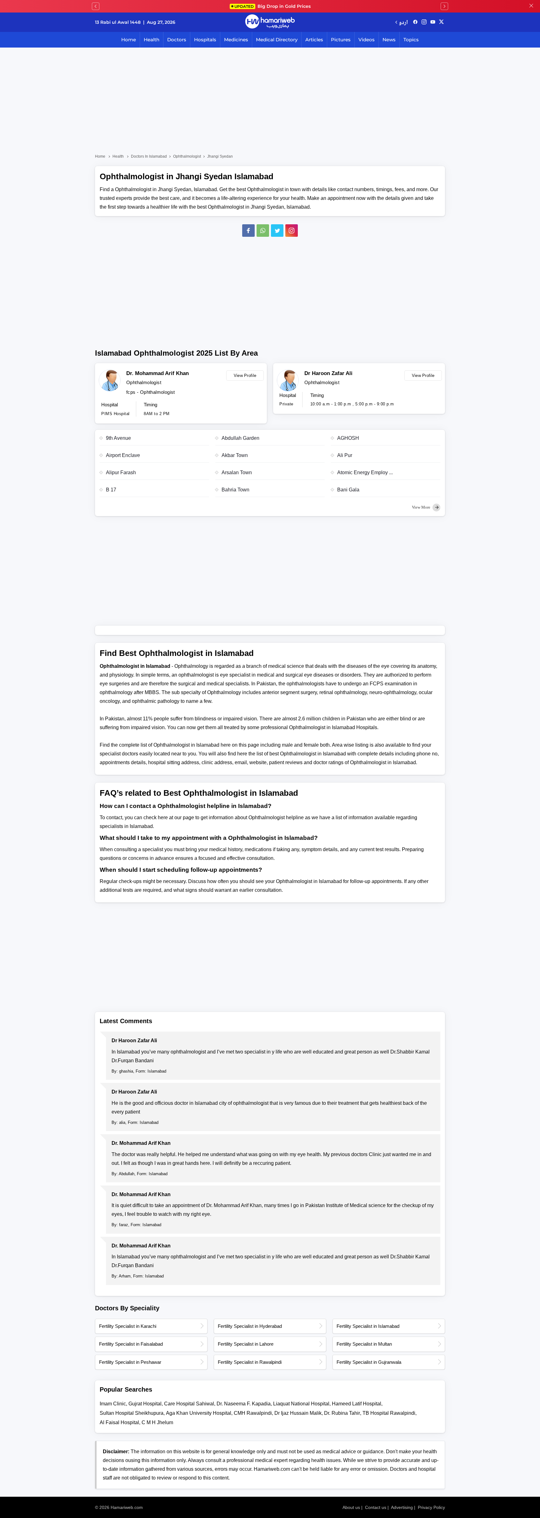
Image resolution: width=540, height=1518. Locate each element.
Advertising (402, 1507)
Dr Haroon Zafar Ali (328, 373)
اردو (403, 22)
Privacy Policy (431, 1507)
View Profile (245, 375)
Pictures (341, 40)
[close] (531, 6)
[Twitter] (277, 230)
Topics (411, 40)
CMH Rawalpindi (253, 1413)
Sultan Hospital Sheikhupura (131, 1413)
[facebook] (415, 22)
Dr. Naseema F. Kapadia (244, 1403)
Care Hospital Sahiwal (189, 1403)
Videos (366, 40)
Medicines (236, 40)
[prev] (95, 6)
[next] (444, 6)
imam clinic (113, 1403)
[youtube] (433, 22)
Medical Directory (277, 40)
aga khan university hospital (198, 1413)
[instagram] (291, 230)
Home (128, 40)
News (389, 40)
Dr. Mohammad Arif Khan (157, 373)
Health (151, 40)
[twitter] (441, 22)
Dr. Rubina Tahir (342, 1413)
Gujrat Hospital (145, 1403)
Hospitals (205, 40)
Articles (314, 40)
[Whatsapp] (263, 230)
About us (351, 1507)
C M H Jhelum (157, 1422)
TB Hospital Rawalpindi (388, 1413)
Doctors (176, 40)
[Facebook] (248, 230)
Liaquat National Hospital (301, 1403)
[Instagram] (424, 22)
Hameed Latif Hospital (356, 1403)
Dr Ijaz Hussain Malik (298, 1413)
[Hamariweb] (270, 22)
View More (421, 507)
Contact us (375, 1507)
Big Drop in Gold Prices (272, 6)
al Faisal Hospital (119, 1422)
